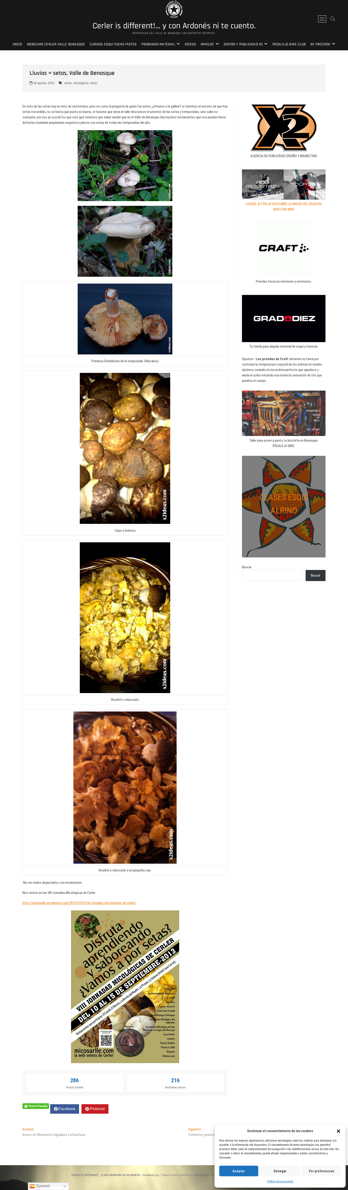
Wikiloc (207, 44)
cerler (68, 83)
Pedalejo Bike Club (289, 44)
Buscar (246, 567)
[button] (338, 1131)
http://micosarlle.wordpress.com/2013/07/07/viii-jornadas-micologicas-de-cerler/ (79, 903)
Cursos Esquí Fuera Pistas (113, 44)
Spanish (42, 1186)
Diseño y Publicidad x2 (243, 44)
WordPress (186, 1175)
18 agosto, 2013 (43, 83)
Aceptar (238, 1171)
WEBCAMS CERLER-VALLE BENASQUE (56, 44)
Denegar (280, 1171)
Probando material (158, 44)
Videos (190, 44)
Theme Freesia (169, 1175)
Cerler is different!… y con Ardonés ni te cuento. (174, 26)
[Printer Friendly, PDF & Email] (35, 1106)
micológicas (81, 83)
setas (93, 83)
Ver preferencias (321, 1171)
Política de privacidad (280, 1181)
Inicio (17, 44)
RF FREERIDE (320, 44)
